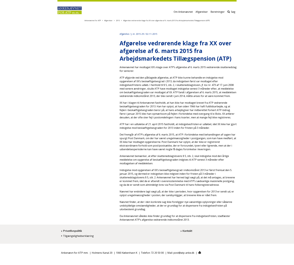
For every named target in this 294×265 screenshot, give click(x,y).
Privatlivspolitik (72, 230)
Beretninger (218, 11)
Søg (233, 11)
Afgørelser (202, 11)
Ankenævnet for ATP (93, 20)
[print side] (198, 253)
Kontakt (187, 230)
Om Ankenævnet (183, 11)
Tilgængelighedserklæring (78, 236)
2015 (118, 20)
